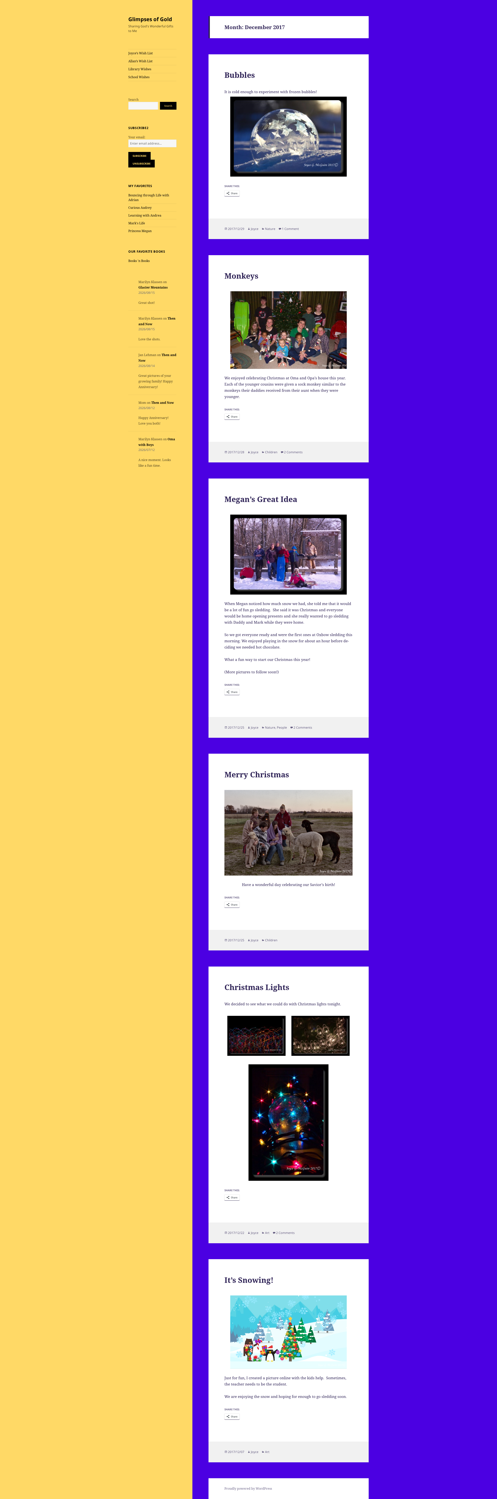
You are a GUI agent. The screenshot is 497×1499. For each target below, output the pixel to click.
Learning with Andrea (144, 215)
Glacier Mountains (153, 287)
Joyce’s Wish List (140, 53)
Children (271, 452)
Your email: (136, 137)
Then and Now (162, 403)
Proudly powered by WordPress (248, 1488)
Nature (270, 229)
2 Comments (293, 452)
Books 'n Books (139, 261)
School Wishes (138, 77)
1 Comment (290, 229)
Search (133, 99)
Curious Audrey (140, 207)
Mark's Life (136, 223)
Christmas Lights (256, 987)
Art (267, 1233)
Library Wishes (139, 69)
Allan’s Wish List (140, 61)
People (282, 727)
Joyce (254, 229)
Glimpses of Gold (150, 19)
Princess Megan (140, 231)
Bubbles (239, 75)
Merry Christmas (256, 774)
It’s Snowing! (249, 1280)
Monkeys (241, 275)
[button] (256, 1035)
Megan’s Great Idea (260, 499)
